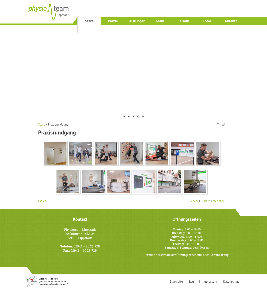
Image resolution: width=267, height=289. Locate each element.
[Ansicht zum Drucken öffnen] (223, 124)
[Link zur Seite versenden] (218, 124)
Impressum (210, 282)
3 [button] (133, 117)
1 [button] (124, 117)
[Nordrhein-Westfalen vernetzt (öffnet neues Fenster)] (47, 286)
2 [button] (129, 117)
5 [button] (143, 117)
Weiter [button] (261, 70)
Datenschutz (231, 282)
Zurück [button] (5, 70)
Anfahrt (231, 21)
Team (160, 21)
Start (89, 21)
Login (192, 282)
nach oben (218, 201)
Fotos (207, 21)
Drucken (205, 201)
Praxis (113, 21)
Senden (194, 201)
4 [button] (138, 117)
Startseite (176, 282)
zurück (42, 201)
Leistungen (136, 21)
